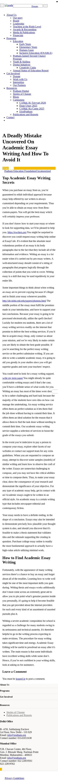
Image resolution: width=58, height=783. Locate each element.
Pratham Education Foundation (20, 171)
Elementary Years (28, 47)
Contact (10, 117)
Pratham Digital (21, 91)
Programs (11, 38)
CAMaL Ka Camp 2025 (31, 108)
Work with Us (20, 79)
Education (18, 41)
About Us (11, 15)
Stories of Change (22, 94)
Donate (16, 76)
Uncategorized (43, 171)
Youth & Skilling (21, 61)
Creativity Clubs (27, 67)
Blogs (16, 97)
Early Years (25, 44)
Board (16, 20)
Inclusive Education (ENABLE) (35, 53)
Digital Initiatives (21, 64)
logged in (20, 678)
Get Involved (13, 73)
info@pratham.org (16, 735)
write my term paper (12, 378)
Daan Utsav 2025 (28, 105)
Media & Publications (24, 32)
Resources (11, 88)
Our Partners (19, 85)
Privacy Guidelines (14, 778)
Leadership (18, 23)
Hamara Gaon (26, 50)
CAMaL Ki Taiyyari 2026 (32, 102)
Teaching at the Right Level (27, 26)
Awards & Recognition (24, 29)
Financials (18, 35)
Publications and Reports (25, 114)
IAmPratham (25, 111)
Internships (18, 82)
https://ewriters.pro (17, 232)
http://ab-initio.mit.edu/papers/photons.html (24, 300)
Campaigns (18, 99)
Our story (18, 17)
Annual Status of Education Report (30, 70)
